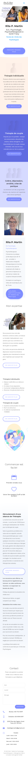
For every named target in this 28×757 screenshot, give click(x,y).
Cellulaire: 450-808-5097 (15, 716)
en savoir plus (11, 397)
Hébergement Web (18, 753)
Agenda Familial (18, 755)
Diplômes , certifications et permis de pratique (14, 293)
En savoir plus (14, 106)
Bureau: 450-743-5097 (16, 711)
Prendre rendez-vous (14, 50)
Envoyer (20, 706)
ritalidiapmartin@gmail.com (16, 728)
